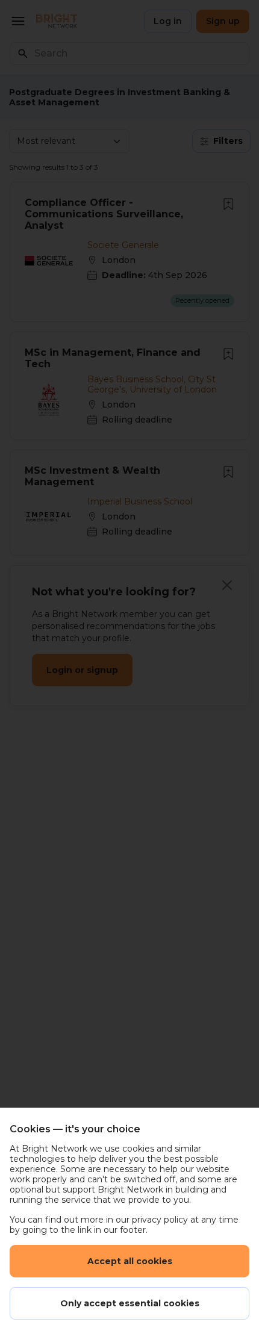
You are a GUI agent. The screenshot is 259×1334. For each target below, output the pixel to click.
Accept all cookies (129, 1261)
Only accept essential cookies (129, 1303)
